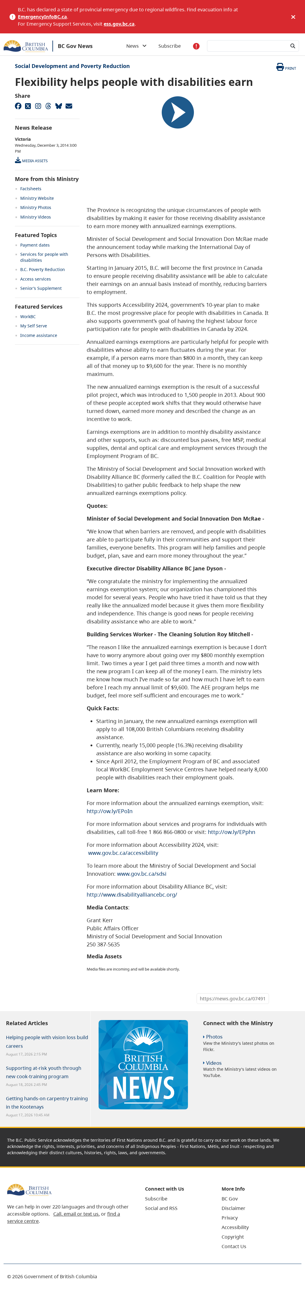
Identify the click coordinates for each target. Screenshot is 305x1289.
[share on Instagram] (38, 106)
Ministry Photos (35, 207)
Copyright (233, 1237)
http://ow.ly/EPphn (231, 831)
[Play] (178, 112)
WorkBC (28, 316)
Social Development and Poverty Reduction (72, 65)
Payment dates (35, 245)
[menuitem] (176, 1198)
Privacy (230, 1217)
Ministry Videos (35, 217)
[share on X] (28, 106)
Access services (35, 279)
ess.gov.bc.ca (119, 24)
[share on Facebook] (18, 106)
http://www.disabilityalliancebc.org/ (132, 894)
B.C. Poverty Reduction (42, 269)
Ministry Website (37, 198)
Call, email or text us (76, 1214)
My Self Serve (33, 326)
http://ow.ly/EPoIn (110, 811)
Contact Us (234, 1246)
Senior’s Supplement (41, 288)
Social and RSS (161, 1208)
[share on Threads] (48, 106)
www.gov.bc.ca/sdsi (141, 873)
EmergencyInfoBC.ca (42, 16)
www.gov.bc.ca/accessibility (123, 852)
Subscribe (169, 46)
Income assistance (38, 335)
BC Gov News (75, 45)
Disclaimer (233, 1208)
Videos (214, 1062)
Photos (214, 1036)
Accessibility (235, 1227)
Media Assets (34, 160)
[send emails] (68, 106)
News (134, 46)
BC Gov (230, 1198)
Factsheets (30, 188)
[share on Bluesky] (58, 106)
